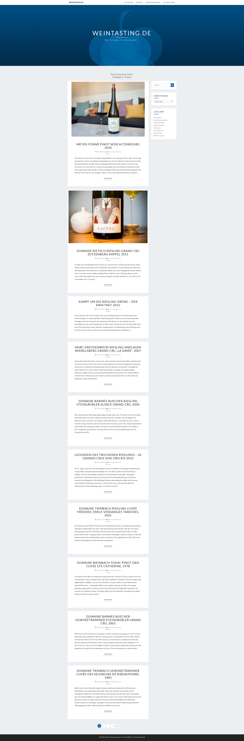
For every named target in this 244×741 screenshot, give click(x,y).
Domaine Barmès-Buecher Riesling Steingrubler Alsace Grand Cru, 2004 (108, 402)
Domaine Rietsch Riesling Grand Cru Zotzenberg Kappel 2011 (108, 252)
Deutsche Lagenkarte (161, 120)
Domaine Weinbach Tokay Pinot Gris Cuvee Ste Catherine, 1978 (108, 564)
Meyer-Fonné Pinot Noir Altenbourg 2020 (108, 145)
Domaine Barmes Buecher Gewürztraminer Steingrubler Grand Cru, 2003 (108, 620)
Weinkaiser (157, 128)
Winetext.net (158, 133)
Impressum (139, 2)
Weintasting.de (76, 2)
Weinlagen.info (159, 130)
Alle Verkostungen (169, 2)
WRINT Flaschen (159, 136)
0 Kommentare (115, 309)
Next (117, 726)
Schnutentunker (159, 125)
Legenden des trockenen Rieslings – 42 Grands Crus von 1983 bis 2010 (108, 456)
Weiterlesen (108, 178)
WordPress (129, 737)
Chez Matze (157, 117)
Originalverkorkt (159, 123)
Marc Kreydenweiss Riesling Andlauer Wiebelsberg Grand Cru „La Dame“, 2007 (108, 348)
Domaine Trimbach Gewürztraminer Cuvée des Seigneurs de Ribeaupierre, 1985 (108, 674)
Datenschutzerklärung (153, 2)
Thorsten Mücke (114, 152)
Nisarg (142, 737)
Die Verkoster (128, 2)
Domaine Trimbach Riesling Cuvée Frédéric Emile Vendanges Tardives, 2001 (108, 512)
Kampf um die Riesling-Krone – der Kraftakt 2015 (108, 303)
